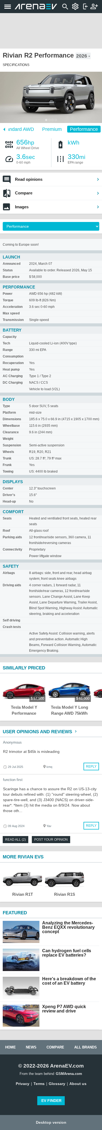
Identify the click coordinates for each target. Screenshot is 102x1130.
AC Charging (13, 376)
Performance (84, 129)
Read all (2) (15, 840)
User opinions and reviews (38, 731)
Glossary (57, 1083)
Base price (11, 277)
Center (8, 488)
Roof (6, 531)
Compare (23, 193)
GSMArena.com (69, 1074)
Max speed (11, 313)
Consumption (13, 356)
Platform (9, 412)
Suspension (12, 445)
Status (8, 270)
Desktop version (51, 1122)
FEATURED (15, 912)
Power (8, 294)
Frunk (7, 465)
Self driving (11, 620)
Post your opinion (51, 840)
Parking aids (12, 537)
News (31, 1047)
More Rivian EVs (23, 856)
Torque (8, 300)
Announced (11, 264)
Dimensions (12, 419)
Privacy (22, 1083)
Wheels (8, 452)
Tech (6, 343)
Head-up (9, 501)
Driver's (9, 495)
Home (10, 1047)
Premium (52, 129)
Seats (7, 518)
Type (6, 406)
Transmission (13, 320)
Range (8, 350)
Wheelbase (11, 426)
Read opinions (28, 179)
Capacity (10, 337)
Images (22, 207)
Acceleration (13, 307)
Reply (91, 766)
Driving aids (12, 585)
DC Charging (13, 382)
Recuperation (13, 363)
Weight (8, 439)
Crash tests (12, 627)
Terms (39, 1083)
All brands (85, 1047)
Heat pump (11, 369)
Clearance (11, 432)
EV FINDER (51, 1100)
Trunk (7, 458)
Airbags (9, 573)
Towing (8, 471)
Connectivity (12, 549)
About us (77, 1083)
